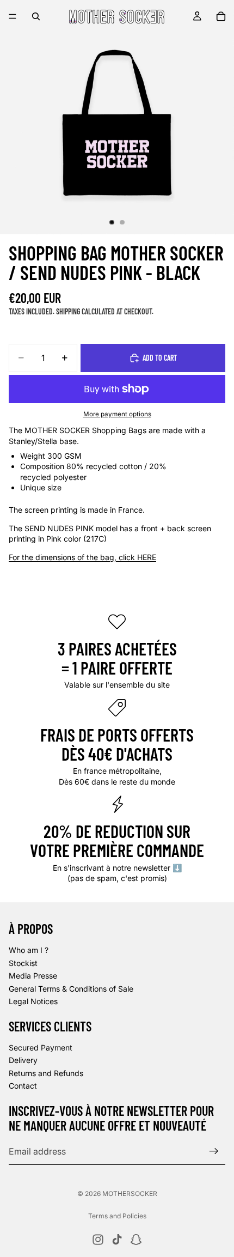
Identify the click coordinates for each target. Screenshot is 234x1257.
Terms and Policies (117, 1216)
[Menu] (12, 16)
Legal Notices (33, 1001)
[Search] (36, 16)
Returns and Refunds (46, 1073)
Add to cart (160, 357)
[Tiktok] (117, 1239)
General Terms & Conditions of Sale (71, 988)
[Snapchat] (136, 1239)
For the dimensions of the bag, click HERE (82, 557)
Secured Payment (40, 1047)
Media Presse (33, 975)
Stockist (23, 962)
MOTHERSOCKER (129, 1193)
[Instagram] (97, 1239)
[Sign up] (213, 1151)
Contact (23, 1085)
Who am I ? (28, 950)
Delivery (23, 1060)
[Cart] (221, 16)
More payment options (117, 414)
